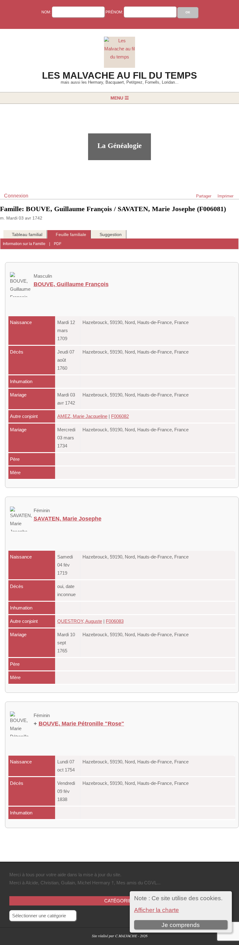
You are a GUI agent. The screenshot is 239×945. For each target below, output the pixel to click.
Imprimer (225, 196)
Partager (203, 196)
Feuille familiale (71, 234)
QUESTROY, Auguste (79, 621)
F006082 (120, 416)
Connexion (16, 195)
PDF (57, 244)
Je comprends (181, 925)
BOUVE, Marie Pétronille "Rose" (81, 723)
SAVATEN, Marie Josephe (67, 519)
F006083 (115, 621)
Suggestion (111, 234)
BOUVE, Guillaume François (71, 284)
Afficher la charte (156, 910)
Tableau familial (27, 234)
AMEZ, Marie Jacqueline (82, 416)
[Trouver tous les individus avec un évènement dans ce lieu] (193, 322)
